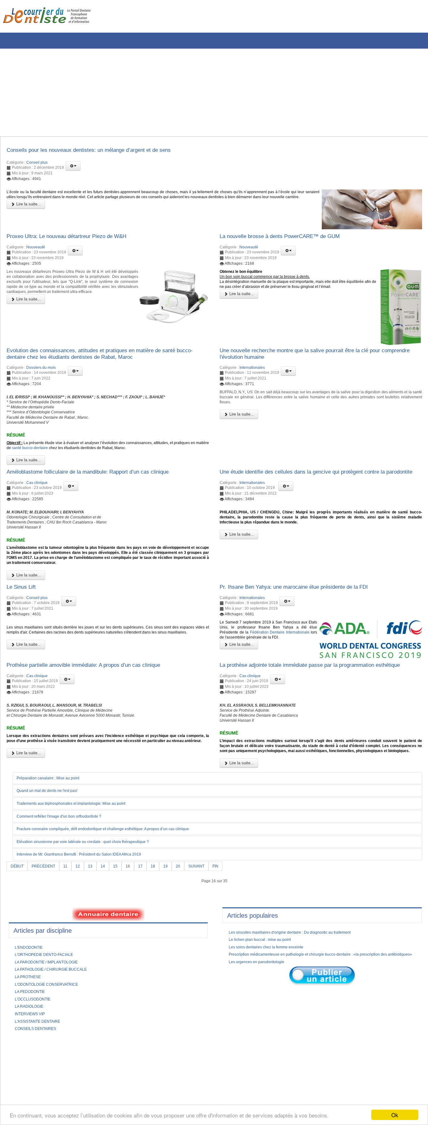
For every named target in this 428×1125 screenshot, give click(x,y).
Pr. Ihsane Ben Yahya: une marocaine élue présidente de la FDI (308, 626)
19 (175, 934)
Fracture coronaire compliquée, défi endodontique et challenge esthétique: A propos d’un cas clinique (118, 896)
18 (162, 934)
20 (188, 934)
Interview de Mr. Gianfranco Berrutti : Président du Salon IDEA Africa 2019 (91, 922)
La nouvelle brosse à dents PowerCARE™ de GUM (291, 240)
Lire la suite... (28, 214)
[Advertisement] (189, 92)
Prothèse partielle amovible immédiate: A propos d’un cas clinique (97, 706)
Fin (229, 934)
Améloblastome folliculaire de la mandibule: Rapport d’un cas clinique (102, 492)
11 (70, 934)
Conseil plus (37, 164)
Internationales (252, 376)
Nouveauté (35, 252)
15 (123, 934)
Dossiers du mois (41, 376)
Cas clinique (37, 503)
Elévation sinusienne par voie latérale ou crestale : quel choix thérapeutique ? (94, 909)
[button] (73, 167)
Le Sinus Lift (24, 626)
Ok (394, 1115)
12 (83, 934)
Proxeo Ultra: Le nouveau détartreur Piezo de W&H (78, 240)
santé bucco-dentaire (76, 465)
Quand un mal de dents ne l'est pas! (53, 857)
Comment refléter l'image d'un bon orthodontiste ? (67, 883)
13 (96, 934)
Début (18, 934)
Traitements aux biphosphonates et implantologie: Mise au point (81, 870)
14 (109, 934)
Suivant (209, 934)
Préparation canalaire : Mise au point (54, 844)
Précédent (47, 934)
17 (149, 934)
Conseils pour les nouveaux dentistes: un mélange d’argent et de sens (104, 151)
